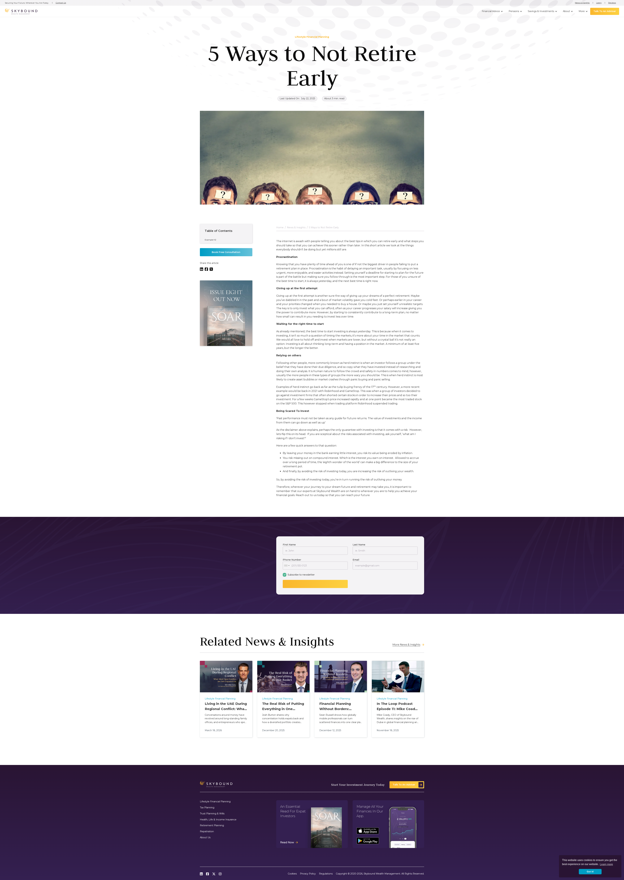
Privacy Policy (308, 873)
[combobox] (286, 565)
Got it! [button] (590, 871)
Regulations (326, 873)
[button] (492, 11)
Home (280, 227)
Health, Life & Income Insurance (218, 819)
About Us (205, 837)
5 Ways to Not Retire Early (324, 227)
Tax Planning (207, 807)
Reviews (612, 3)
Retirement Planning (212, 825)
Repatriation (207, 831)
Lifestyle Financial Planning (215, 801)
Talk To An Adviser (604, 11)
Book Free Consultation (226, 252)
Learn (599, 3)
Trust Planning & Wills (212, 813)
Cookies (292, 873)
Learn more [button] (606, 864)
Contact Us (61, 3)
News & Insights (582, 3)
